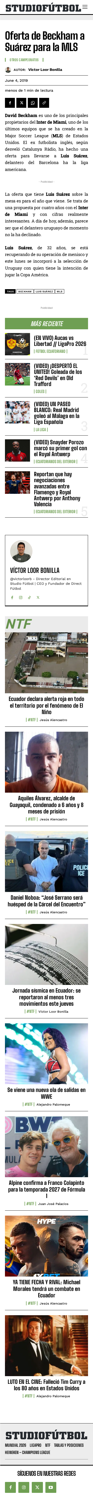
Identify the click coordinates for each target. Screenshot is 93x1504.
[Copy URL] (44, 103)
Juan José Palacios (53, 1204)
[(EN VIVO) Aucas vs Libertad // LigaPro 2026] (17, 344)
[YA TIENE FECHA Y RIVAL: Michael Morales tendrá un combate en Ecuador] (46, 1249)
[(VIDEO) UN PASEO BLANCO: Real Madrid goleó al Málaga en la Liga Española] (17, 412)
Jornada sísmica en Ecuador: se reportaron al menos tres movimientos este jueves (46, 997)
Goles (40, 391)
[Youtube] (50, 1487)
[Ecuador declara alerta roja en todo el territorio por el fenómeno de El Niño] (46, 665)
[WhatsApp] (33, 103)
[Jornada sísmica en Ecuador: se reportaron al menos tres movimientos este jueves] (46, 957)
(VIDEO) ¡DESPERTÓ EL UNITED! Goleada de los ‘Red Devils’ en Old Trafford (58, 374)
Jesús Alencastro (53, 720)
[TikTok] (29, 596)
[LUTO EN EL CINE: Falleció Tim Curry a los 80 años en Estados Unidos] (46, 1348)
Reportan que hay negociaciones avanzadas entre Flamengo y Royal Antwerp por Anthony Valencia (57, 489)
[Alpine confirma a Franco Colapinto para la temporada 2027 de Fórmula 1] (46, 1149)
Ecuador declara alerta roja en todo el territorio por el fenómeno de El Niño (46, 705)
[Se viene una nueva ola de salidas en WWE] (46, 1056)
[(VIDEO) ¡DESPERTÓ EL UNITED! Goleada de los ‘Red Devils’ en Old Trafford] (17, 374)
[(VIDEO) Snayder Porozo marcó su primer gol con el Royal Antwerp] (17, 450)
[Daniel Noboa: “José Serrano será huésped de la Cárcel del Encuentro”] (46, 864)
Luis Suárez (44, 291)
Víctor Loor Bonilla (45, 69)
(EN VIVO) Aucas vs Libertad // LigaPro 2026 (60, 340)
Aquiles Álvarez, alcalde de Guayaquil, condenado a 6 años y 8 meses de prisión (47, 805)
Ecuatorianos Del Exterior (55, 462)
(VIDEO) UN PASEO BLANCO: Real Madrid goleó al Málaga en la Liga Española (56, 413)
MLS (59, 291)
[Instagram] (21, 596)
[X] (21, 103)
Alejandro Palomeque (53, 1104)
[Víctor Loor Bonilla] (9, 70)
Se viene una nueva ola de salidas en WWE (46, 1093)
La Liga (41, 430)
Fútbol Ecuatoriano (50, 351)
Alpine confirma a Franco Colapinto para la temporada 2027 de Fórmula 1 (46, 1189)
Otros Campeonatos (24, 60)
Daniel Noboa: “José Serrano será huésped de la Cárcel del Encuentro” (47, 900)
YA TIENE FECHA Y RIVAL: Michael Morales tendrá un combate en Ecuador (46, 1289)
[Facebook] (10, 103)
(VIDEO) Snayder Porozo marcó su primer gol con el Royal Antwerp (60, 448)
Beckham (25, 291)
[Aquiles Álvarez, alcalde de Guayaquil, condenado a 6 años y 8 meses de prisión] (46, 765)
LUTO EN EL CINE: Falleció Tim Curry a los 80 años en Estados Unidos (46, 1385)
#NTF (32, 720)
